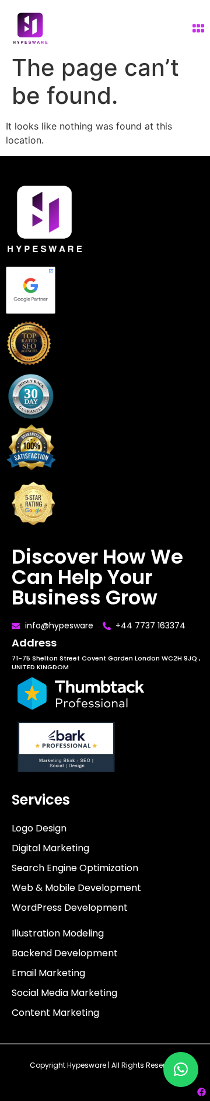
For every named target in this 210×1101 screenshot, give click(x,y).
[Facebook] (201, 1092)
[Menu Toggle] (198, 28)
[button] (180, 1069)
